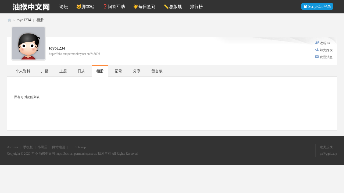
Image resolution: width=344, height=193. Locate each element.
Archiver (12, 147)
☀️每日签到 (144, 6)
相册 (40, 20)
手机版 (28, 147)
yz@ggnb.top (328, 153)
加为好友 (326, 50)
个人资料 (22, 71)
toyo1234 (24, 20)
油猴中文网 (9, 20)
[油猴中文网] (31, 6)
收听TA (325, 43)
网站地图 (58, 147)
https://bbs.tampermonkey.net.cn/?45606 (74, 54)
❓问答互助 (113, 6)
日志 (81, 71)
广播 (45, 71)
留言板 (157, 71)
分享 (137, 71)
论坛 (63, 6)
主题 (63, 71)
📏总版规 (173, 6)
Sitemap (81, 147)
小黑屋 (42, 147)
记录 (118, 71)
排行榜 (196, 6)
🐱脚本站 (85, 6)
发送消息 (326, 57)
